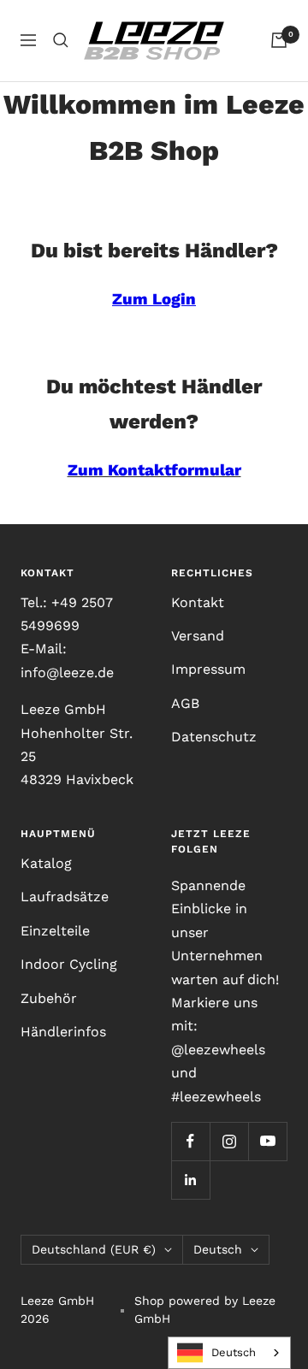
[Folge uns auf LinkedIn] (190, 1179)
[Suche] (60, 40)
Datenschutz (214, 737)
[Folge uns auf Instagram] (229, 1141)
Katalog (46, 863)
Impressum (208, 669)
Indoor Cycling (69, 964)
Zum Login (154, 299)
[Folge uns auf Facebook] (190, 1141)
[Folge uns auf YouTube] (267, 1141)
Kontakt (197, 602)
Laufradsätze (65, 896)
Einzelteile (55, 931)
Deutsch (217, 1249)
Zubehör (49, 998)
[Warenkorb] (278, 40)
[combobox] (229, 1353)
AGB (185, 703)
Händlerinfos (63, 1032)
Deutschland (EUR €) (94, 1249)
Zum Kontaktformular (154, 470)
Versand (197, 636)
